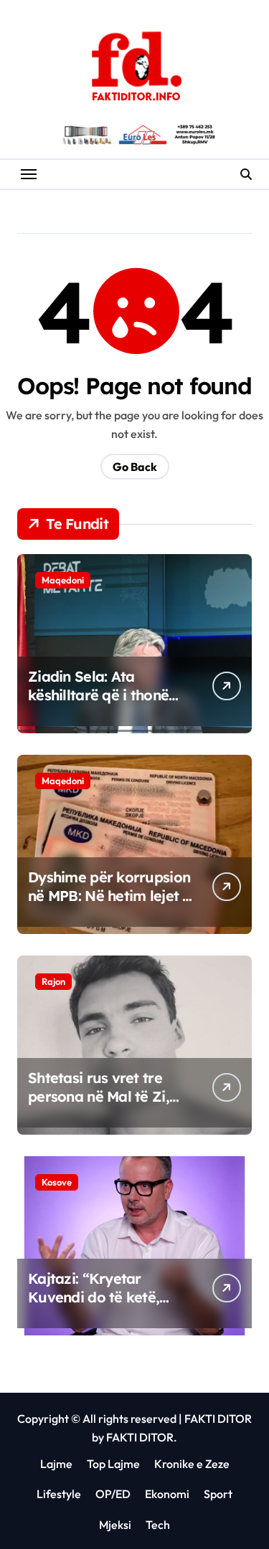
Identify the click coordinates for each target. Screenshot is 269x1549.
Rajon (53, 981)
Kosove (57, 1182)
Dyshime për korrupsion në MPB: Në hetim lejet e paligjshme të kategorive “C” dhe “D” (109, 905)
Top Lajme (113, 1464)
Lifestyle (59, 1494)
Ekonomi (167, 1494)
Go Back (135, 466)
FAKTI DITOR (218, 1418)
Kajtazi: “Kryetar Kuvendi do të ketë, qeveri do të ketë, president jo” (93, 1306)
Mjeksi (115, 1524)
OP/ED (113, 1494)
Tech (158, 1524)
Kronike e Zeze (192, 1464)
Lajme (56, 1464)
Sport (218, 1494)
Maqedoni (63, 580)
